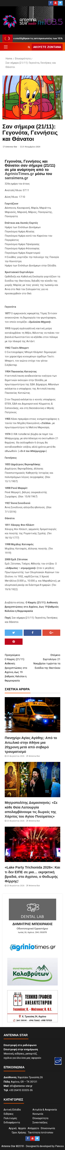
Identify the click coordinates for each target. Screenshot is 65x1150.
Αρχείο (22, 1128)
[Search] (29, 47)
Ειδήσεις (9, 1113)
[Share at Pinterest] (14, 642)
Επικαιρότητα (40, 1118)
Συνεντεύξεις (40, 1122)
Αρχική (13, 1128)
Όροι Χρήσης (19, 1132)
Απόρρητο (33, 1128)
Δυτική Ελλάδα (12, 1109)
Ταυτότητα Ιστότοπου (40, 1132)
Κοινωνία (37, 1113)
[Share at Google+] (51, 633)
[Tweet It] (14, 633)
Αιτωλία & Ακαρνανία (44, 1109)
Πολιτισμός (10, 1118)
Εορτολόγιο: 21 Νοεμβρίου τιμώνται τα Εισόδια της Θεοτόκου (46, 661)
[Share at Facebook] (32, 633)
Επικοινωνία (48, 1128)
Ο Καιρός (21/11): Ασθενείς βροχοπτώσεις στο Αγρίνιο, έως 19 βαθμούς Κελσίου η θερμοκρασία (16, 668)
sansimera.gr (16, 178)
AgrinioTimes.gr (19, 174)
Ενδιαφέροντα (12, 1122)
